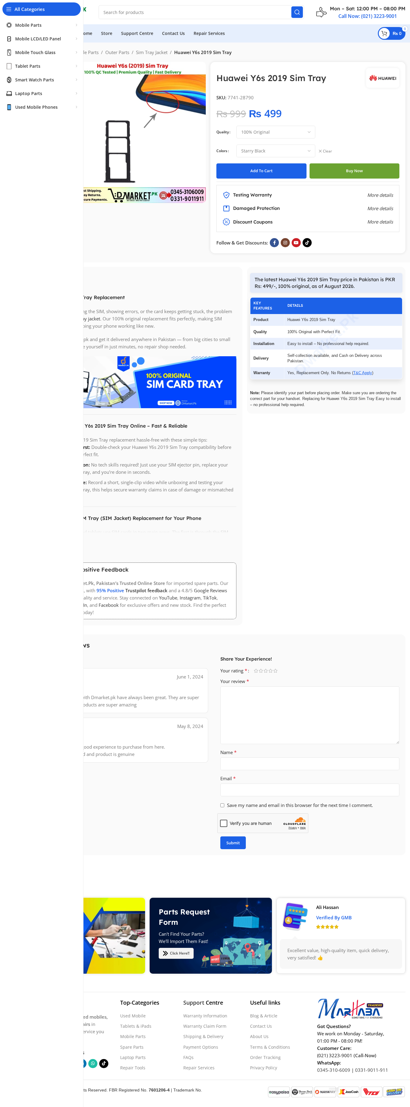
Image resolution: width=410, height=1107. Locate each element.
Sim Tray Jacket (152, 52)
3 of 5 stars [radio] (265, 670)
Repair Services (199, 1068)
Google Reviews (210, 590)
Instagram (190, 598)
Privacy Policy (263, 1068)
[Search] (297, 12)
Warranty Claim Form (204, 1026)
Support (193, 1002)
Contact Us (261, 1026)
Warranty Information (205, 1016)
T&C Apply (362, 373)
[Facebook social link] (274, 242)
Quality (222, 132)
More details (380, 222)
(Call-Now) (365, 1055)
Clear (327, 151)
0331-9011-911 (371, 1070)
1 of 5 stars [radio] (256, 670)
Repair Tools (132, 1068)
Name (228, 752)
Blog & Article (263, 1016)
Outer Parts (117, 52)
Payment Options (200, 1047)
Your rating (233, 670)
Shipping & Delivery (203, 1036)
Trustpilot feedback (146, 590)
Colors (221, 150)
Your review (234, 681)
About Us (259, 1036)
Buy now (354, 170)
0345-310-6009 (333, 1070)
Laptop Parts (133, 1057)
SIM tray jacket (85, 319)
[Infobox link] (360, 12)
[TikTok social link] (307, 242)
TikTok (210, 598)
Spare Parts (132, 1047)
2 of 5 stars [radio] (261, 670)
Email (228, 778)
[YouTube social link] (296, 242)
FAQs (188, 1057)
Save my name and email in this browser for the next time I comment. (300, 805)
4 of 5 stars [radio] (270, 670)
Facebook (109, 605)
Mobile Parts (86, 52)
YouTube (168, 598)
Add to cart (261, 170)
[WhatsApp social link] (92, 1063)
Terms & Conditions (270, 1047)
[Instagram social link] (285, 242)
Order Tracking (265, 1057)
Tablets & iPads (135, 1026)
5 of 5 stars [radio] (275, 670)
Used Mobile (133, 1016)
